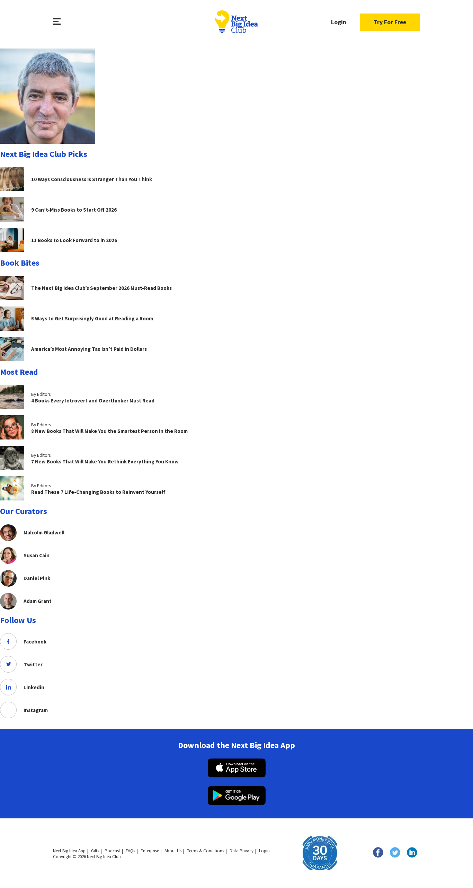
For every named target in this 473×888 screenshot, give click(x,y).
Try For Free (390, 22)
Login (338, 22)
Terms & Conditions (205, 851)
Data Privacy (241, 851)
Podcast (112, 851)
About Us (172, 851)
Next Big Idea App (69, 851)
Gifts (95, 851)
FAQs (130, 851)
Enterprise (150, 851)
